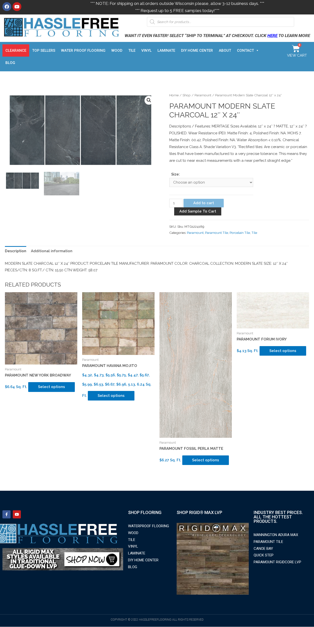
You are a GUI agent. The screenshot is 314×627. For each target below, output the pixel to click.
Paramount (203, 95)
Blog (10, 63)
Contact (245, 50)
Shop (187, 95)
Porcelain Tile (240, 233)
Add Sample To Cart (197, 211)
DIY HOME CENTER (197, 50)
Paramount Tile (216, 233)
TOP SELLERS (43, 50)
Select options (51, 387)
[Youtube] (17, 6)
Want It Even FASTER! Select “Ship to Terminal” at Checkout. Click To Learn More (217, 35)
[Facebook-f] (6, 514)
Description (15, 251)
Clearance (15, 50)
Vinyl (146, 50)
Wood (116, 50)
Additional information (51, 251)
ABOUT (225, 50)
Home (174, 95)
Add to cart (203, 203)
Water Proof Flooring (83, 50)
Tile (131, 50)
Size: (175, 174)
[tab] (15, 251)
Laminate (166, 50)
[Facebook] (6, 6)
